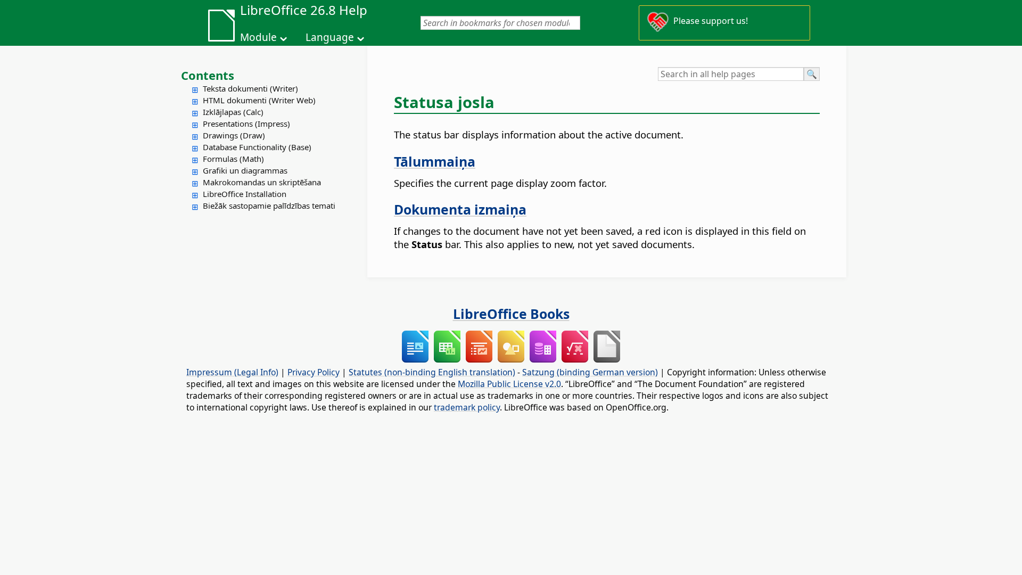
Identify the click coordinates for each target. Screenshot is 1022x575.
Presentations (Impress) (246, 123)
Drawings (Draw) (234, 135)
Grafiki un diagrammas (245, 170)
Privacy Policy (313, 372)
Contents (207, 75)
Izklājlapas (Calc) (233, 111)
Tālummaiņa (434, 161)
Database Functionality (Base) (257, 147)
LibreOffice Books (511, 314)
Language (330, 37)
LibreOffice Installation (244, 193)
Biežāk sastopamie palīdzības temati (269, 205)
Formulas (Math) (233, 158)
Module (258, 37)
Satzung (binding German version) (590, 372)
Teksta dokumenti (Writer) (250, 88)
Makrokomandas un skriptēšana (262, 182)
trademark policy (467, 407)
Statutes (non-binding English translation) (432, 372)
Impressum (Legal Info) (232, 372)
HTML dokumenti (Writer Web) (259, 100)
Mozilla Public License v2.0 (509, 384)
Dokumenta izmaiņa (460, 209)
